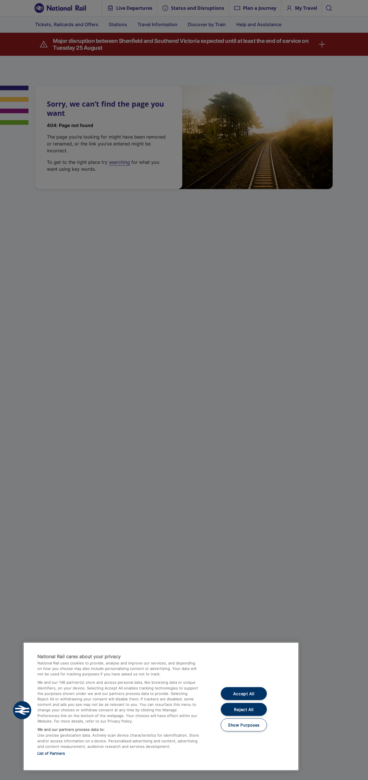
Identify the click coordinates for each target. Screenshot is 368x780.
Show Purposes (244, 725)
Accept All (243, 693)
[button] (22, 710)
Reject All (243, 709)
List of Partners (51, 753)
